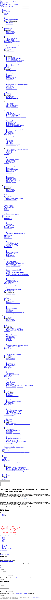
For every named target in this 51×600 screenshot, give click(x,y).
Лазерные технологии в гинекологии (12, 159)
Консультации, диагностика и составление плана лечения (16, 441)
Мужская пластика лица (10, 32)
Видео (3, 315)
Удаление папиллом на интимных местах (13, 144)
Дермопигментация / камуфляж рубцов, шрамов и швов (15, 233)
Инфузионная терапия (8, 54)
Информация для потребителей (11, 22)
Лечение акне (8, 85)
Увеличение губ (9, 249)
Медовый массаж (9, 75)
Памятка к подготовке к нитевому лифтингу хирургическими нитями (18, 471)
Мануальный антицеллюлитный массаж (13, 333)
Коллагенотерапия (9, 395)
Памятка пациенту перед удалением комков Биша (14, 470)
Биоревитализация (9, 132)
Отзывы (5, 18)
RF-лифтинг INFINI (9, 383)
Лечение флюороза (9, 310)
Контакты (4, 479)
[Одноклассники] (2, 510)
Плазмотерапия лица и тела (11, 398)
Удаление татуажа (9, 372)
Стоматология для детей (10, 165)
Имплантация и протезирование (11, 308)
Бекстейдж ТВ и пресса (10, 323)
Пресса (5, 477)
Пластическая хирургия (8, 28)
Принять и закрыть (3, 599)
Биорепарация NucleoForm (10, 123)
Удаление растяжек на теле (10, 241)
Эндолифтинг (8, 271)
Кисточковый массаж (10, 336)
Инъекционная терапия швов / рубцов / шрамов (14, 329)
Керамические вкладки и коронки (12, 169)
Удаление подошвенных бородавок (12, 145)
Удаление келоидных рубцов (11, 47)
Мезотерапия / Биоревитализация (12, 281)
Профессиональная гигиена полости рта (13, 430)
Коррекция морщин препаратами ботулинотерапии (15, 125)
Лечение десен (8, 439)
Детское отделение (9, 213)
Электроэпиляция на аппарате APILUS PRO (14, 269)
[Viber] (6, 510)
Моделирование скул (10, 96)
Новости (5, 15)
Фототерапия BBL (9, 379)
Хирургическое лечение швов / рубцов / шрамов (14, 330)
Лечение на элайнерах (10, 174)
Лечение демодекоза (9, 86)
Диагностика (6, 48)
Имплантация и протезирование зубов (12, 435)
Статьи (5, 458)
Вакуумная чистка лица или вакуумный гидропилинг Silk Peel (17, 84)
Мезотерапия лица (9, 128)
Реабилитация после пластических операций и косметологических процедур (19, 385)
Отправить (2, 579)
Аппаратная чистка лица (10, 388)
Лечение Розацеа (9, 242)
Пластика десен (9, 302)
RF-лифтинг (8, 273)
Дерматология (6, 81)
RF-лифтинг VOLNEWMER (11, 389)
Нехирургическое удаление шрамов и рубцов (14, 232)
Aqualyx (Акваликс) (9, 121)
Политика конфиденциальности (7, 548)
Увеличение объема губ (10, 97)
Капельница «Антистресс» (10, 57)
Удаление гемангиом (9, 293)
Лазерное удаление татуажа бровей (12, 107)
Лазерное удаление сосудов (11, 106)
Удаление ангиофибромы (10, 139)
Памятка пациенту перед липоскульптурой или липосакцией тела (17, 469)
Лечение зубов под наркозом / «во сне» (13, 433)
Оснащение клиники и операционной (10, 463)
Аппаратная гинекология (10, 160)
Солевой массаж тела (10, 78)
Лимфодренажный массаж (10, 73)
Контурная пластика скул (10, 363)
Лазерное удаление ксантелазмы (11, 408)
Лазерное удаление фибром (11, 414)
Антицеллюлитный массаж (11, 70)
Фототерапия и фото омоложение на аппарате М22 (15, 272)
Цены (3, 185)
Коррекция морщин (9, 250)
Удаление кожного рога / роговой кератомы (13, 137)
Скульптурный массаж (10, 343)
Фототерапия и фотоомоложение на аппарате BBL (15, 270)
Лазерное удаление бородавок (11, 407)
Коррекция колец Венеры (10, 257)
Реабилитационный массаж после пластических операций (16, 342)
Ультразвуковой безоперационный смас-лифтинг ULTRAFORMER (17, 275)
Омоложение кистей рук (10, 253)
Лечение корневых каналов (11, 431)
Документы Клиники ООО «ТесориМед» (11, 19)
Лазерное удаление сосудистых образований (13, 265)
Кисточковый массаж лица (10, 72)
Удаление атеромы (9, 140)
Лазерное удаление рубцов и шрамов (12, 46)
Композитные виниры (10, 171)
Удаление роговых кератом (11, 412)
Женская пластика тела (10, 33)
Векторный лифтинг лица (10, 256)
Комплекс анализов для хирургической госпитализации (15, 198)
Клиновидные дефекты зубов (11, 170)
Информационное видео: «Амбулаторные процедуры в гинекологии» (18, 424)
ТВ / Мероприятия (7, 448)
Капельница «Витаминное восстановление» (13, 58)
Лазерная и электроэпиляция (11, 261)
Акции (3, 449)
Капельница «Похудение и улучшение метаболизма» (15, 63)
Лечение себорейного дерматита (11, 89)
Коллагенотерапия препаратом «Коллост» (13, 126)
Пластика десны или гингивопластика (13, 175)
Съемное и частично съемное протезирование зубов (15, 312)
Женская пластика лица (10, 31)
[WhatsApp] (8, 510)
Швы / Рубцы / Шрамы (8, 42)
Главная (3, 9)
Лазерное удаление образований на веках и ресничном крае (16, 286)
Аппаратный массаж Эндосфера (11, 335)
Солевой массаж (9, 344)
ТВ (4, 478)
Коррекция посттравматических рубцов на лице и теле (15, 45)
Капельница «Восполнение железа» (12, 59)
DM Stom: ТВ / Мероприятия (11, 445)
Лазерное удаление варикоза (11, 297)
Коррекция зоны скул (10, 255)
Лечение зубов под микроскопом (12, 440)
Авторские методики (8, 16)
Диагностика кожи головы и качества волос (13, 354)
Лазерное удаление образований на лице (13, 287)
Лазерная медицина (7, 101)
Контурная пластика (7, 93)
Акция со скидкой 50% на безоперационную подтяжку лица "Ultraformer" (16, 452)
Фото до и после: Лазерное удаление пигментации (15, 263)
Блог (3, 454)
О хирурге (4, 10)
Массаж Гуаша (8, 339)
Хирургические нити (10, 39)
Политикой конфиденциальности (34, 597)
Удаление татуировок (10, 373)
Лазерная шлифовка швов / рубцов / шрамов (13, 328)
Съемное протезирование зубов (11, 179)
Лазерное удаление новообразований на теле (14, 288)
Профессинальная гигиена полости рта (13, 303)
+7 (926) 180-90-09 (3, 6)
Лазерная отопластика (10, 103)
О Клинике (8, 23)
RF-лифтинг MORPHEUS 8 (11, 386)
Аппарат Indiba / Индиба (10, 382)
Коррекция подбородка (10, 254)
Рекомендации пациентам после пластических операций (16, 467)
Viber (4, 554)
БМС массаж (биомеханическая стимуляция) (14, 334)
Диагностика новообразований (11, 136)
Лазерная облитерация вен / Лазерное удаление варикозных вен (17, 149)
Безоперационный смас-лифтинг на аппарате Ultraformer (16, 117)
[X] (5, 510)
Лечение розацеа (9, 88)
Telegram (7, 554)
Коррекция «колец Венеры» (11, 365)
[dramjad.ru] (10, 532)
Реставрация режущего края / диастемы (13, 305)
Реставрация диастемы (10, 177)
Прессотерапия (9, 76)
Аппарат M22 (8, 112)
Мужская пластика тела (10, 223)
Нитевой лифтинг (7, 35)
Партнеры (6, 17)
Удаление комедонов (9, 91)
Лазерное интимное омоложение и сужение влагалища (15, 156)
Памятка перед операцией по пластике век (13, 472)
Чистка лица (8, 239)
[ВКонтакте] (1, 510)
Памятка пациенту (7, 464)
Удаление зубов (9, 181)
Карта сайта (4, 547)
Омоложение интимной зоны (11, 400)
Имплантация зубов (9, 168)
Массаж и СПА (7, 67)
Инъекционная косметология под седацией (13, 401)
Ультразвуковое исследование (11, 199)
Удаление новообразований (9, 133)
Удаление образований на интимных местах (13, 411)
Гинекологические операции (11, 423)
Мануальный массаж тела (10, 338)
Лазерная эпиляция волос (10, 102)
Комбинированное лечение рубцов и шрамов (14, 231)
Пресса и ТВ (4, 474)
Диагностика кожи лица (10, 353)
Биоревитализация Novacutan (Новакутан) (13, 130)
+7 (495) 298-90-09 (10, 6)
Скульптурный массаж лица (11, 77)
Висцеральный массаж (10, 80)
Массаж (5, 201)
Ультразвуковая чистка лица (11, 92)
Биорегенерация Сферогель (11, 122)
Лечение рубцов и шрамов (10, 399)
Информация (4, 459)
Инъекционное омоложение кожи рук (12, 396)
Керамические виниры (10, 307)
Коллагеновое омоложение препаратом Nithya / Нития (15, 129)
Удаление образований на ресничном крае (13, 409)
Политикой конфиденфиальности (22, 577)
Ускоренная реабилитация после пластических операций (14, 447)
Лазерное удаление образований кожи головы (14, 410)
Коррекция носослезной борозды (12, 252)
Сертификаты (6, 13)
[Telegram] (3, 510)
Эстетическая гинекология (10, 162)
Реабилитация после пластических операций (12, 41)
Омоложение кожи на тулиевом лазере (12, 374)
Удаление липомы (9, 142)
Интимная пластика (9, 157)
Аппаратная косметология (8, 109)
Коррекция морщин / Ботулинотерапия (13, 278)
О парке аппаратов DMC (10, 384)
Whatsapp (2, 554)
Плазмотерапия (9, 131)
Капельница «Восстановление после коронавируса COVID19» (17, 60)
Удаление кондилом (9, 141)
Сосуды (5, 208)
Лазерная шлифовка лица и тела (11, 264)
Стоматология (6, 163)
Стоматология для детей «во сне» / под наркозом (14, 166)
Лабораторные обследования (9, 40)
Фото (3, 215)
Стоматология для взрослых (11, 182)
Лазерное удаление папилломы (11, 406)
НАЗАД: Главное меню (6, 11)
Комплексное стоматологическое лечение (13, 438)
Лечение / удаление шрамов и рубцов (12, 243)
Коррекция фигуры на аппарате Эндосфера (13, 114)
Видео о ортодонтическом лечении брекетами (14, 436)
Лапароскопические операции (11, 158)
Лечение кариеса (9, 173)
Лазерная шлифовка (9, 104)
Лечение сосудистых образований (12, 244)
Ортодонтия (8, 309)
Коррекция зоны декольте (10, 358)
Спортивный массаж (9, 79)
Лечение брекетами (9, 172)
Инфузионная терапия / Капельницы (10, 200)
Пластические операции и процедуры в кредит (12, 473)
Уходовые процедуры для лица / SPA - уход (11, 214)
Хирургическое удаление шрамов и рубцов (13, 230)
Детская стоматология (10, 301)
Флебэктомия (8, 153)
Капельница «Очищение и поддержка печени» (14, 61)
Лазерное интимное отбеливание (12, 370)
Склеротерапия (9, 152)
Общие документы (9, 24)
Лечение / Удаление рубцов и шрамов (12, 351)
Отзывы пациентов (9, 444)
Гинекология (6, 154)
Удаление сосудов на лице (10, 294)
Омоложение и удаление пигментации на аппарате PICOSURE (17, 274)
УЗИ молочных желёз (10, 51)
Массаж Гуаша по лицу (10, 74)
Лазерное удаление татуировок (11, 108)
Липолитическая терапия (10, 280)
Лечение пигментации (10, 87)
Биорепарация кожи (9, 402)
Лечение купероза (9, 151)
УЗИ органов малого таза (10, 52)
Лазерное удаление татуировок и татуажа (13, 266)
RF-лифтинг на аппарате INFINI (11, 116)
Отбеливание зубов (9, 443)
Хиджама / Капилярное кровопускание (13, 346)
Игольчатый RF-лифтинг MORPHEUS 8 (13, 115)
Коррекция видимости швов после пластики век (14, 44)
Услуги (3, 25)
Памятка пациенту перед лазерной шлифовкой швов (15, 468)
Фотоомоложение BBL (10, 113)
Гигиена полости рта (9, 167)
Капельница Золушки (10, 66)
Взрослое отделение (9, 212)
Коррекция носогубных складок (11, 251)
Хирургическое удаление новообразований (13, 289)
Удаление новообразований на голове (12, 138)
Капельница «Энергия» (10, 65)
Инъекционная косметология (9, 119)
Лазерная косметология (8, 204)
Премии (5, 14)
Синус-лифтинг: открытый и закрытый (13, 180)
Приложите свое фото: (4, 575)
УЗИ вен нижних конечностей (11, 53)
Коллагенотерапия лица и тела (11, 279)
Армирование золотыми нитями (11, 38)
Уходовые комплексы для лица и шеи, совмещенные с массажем (17, 345)
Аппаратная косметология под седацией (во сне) (14, 387)
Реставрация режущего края (11, 178)
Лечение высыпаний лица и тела (12, 245)
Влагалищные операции (10, 161)
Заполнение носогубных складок (12, 98)
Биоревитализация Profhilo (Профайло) (13, 124)
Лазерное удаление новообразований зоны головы (15, 285)
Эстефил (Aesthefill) (9, 120)
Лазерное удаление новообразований (12, 105)
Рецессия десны (9, 176)
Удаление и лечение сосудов (9, 146)
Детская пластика (9, 224)
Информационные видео (10, 324)
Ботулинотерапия (9, 394)
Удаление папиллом (9, 143)
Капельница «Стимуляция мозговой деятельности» (15, 64)
